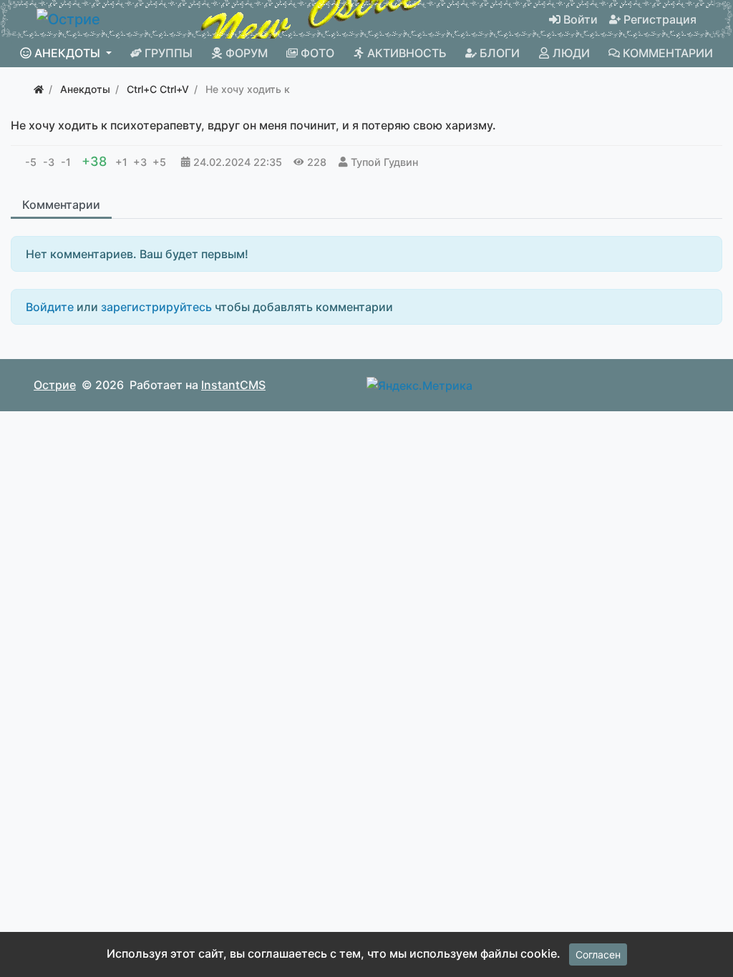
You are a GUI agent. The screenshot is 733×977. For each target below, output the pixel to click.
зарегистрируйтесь (156, 307)
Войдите (50, 307)
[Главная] (39, 89)
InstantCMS (233, 385)
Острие (55, 385)
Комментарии (61, 204)
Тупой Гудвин (384, 162)
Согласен (598, 954)
